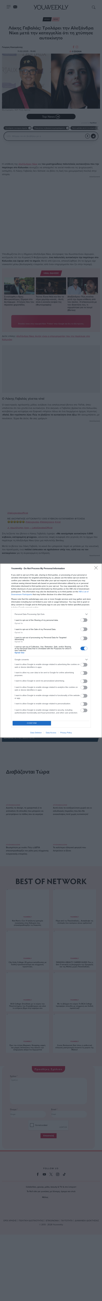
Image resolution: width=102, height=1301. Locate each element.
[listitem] (51, 614)
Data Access (51, 733)
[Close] (96, 568)
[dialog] (51, 650)
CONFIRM (32, 723)
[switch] (83, 620)
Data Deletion (36, 733)
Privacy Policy (66, 733)
